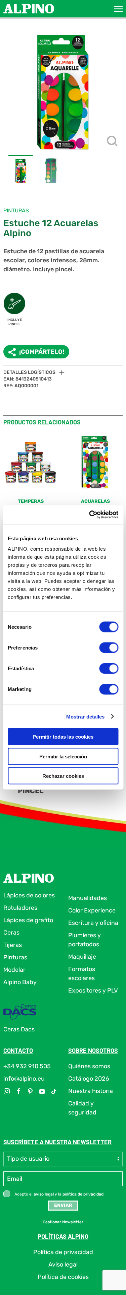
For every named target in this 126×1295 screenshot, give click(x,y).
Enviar (63, 1205)
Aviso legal (63, 1264)
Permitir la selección (63, 756)
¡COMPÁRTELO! (41, 351)
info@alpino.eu (24, 1078)
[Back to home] (28, 8)
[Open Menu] (118, 8)
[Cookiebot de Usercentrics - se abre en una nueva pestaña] (89, 514)
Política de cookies (63, 1277)
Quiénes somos (89, 1066)
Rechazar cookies (63, 776)
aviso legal (44, 1194)
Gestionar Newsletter (63, 1222)
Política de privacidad (63, 1252)
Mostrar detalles (85, 716)
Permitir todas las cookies (63, 737)
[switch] (108, 647)
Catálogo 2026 (88, 1078)
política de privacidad (82, 1194)
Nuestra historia (90, 1091)
